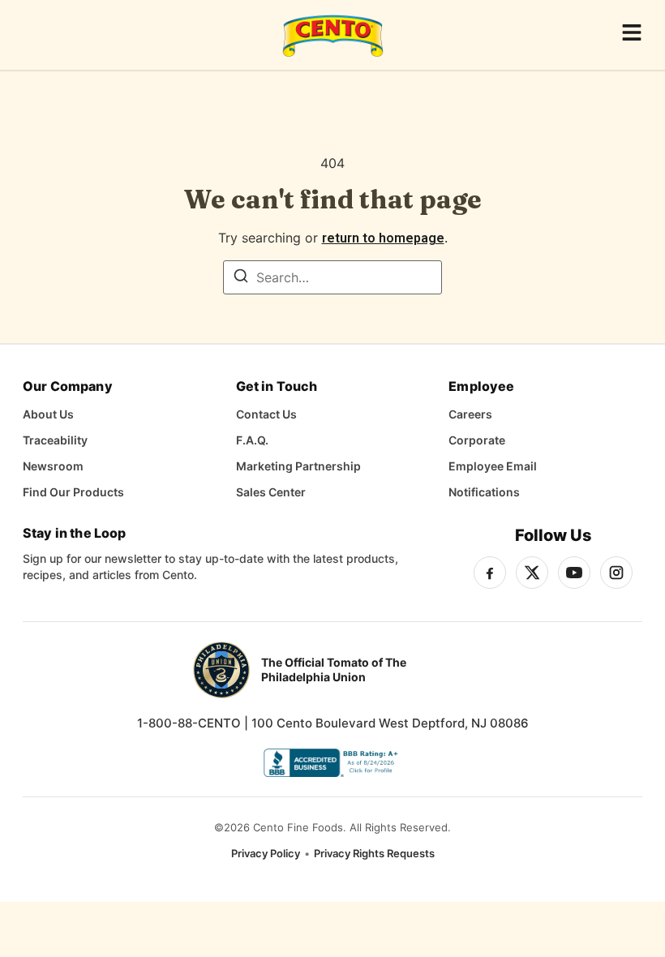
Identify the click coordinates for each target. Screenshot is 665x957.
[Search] (241, 278)
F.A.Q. (252, 440)
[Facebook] (490, 572)
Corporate (476, 440)
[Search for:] (332, 277)
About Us (48, 414)
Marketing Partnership (298, 466)
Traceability (55, 440)
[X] (532, 572)
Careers (470, 414)
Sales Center (271, 492)
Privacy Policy (265, 853)
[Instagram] (616, 572)
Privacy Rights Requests (374, 853)
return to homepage (383, 238)
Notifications (484, 492)
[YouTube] (574, 572)
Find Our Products (73, 492)
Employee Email (492, 466)
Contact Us (266, 414)
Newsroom (53, 466)
